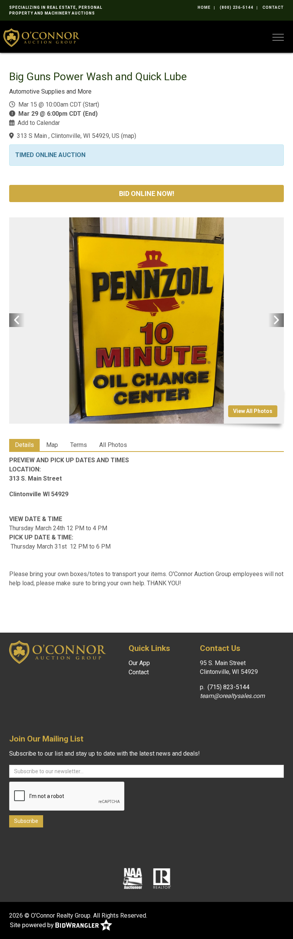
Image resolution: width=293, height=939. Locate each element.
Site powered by (32, 925)
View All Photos (252, 411)
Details (24, 444)
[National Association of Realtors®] (162, 878)
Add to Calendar (39, 122)
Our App (139, 663)
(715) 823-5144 (229, 687)
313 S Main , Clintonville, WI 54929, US (68, 135)
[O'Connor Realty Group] (41, 37)
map (128, 135)
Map (52, 444)
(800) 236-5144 (236, 7)
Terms (78, 444)
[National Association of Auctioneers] (132, 878)
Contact (273, 7)
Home (204, 7)
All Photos (113, 444)
